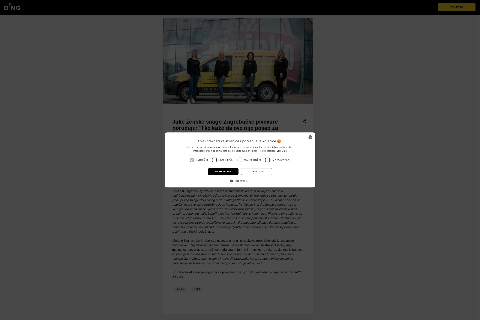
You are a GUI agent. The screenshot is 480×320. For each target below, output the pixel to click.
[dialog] (240, 160)
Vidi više (282, 150)
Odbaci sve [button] (257, 171)
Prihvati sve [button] (223, 171)
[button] (240, 181)
